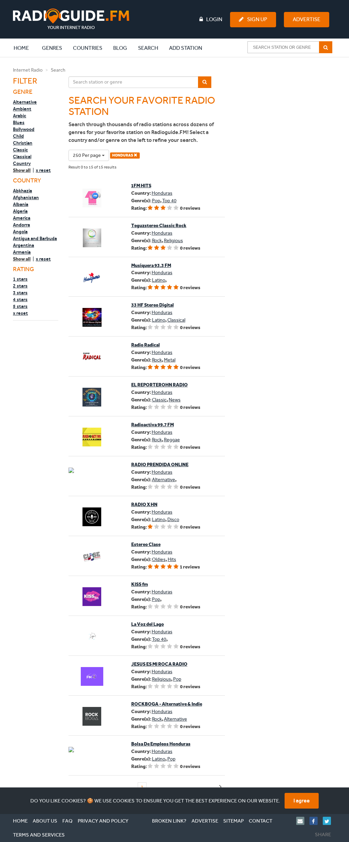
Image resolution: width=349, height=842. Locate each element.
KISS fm (139, 584)
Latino (158, 280)
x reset (43, 170)
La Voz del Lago (147, 624)
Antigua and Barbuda (35, 238)
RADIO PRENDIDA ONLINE (159, 465)
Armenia (22, 252)
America (21, 218)
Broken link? (169, 821)
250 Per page (87, 155)
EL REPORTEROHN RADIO (159, 385)
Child (18, 136)
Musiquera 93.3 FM (151, 265)
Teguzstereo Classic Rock (158, 225)
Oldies (159, 559)
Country (22, 163)
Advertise (306, 19)
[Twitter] (329, 821)
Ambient (22, 109)
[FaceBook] (316, 821)
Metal (170, 360)
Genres (52, 48)
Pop (156, 201)
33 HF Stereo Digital (152, 305)
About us (45, 821)
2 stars (20, 286)
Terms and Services (39, 835)
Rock (157, 240)
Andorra (21, 224)
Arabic (19, 115)
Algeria (20, 211)
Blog (120, 48)
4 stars (20, 299)
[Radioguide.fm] (71, 19)
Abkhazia (22, 190)
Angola (20, 231)
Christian (22, 143)
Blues (19, 122)
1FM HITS (141, 186)
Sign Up (257, 19)
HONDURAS (123, 155)
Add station (185, 48)
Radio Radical (145, 345)
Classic (20, 149)
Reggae (172, 440)
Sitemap (233, 821)
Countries (87, 48)
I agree (301, 800)
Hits (172, 559)
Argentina (23, 245)
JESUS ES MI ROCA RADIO (159, 664)
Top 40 (169, 201)
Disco (173, 519)
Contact (260, 821)
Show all (22, 170)
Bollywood (23, 129)
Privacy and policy (103, 821)
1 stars (20, 279)
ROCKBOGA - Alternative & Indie (166, 704)
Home (25, 47)
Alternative (25, 102)
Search (148, 48)
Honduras (162, 193)
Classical (22, 156)
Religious (173, 240)
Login (214, 19)
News (175, 400)
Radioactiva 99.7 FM (152, 425)
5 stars (20, 306)
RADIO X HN (144, 504)
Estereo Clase (146, 544)
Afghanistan (26, 197)
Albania (20, 204)
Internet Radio (28, 70)
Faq (67, 821)
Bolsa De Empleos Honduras (161, 744)
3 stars (20, 292)
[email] (302, 821)
